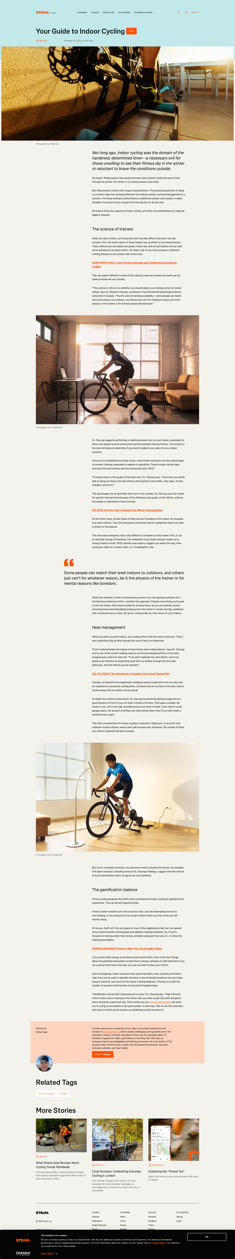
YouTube (151, 1229)
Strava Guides (124, 12)
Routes (95, 1229)
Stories (123, 1225)
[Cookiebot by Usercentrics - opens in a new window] (23, 1254)
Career (123, 1221)
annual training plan (160, 1002)
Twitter (151, 1225)
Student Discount (99, 1225)
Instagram (152, 1221)
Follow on (99, 1054)
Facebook (152, 1217)
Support (123, 1229)
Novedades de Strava (143, 12)
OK (206, 1237)
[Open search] (178, 12)
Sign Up (179, 1217)
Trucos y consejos (46, 1093)
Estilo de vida (108, 12)
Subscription (97, 1221)
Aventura (95, 12)
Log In (178, 1221)
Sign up (195, 12)
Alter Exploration (111, 1031)
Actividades (82, 12)
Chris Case (88, 40)
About (122, 1217)
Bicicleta (63, 1093)
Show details (47, 1253)
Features (95, 1217)
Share (131, 31)
